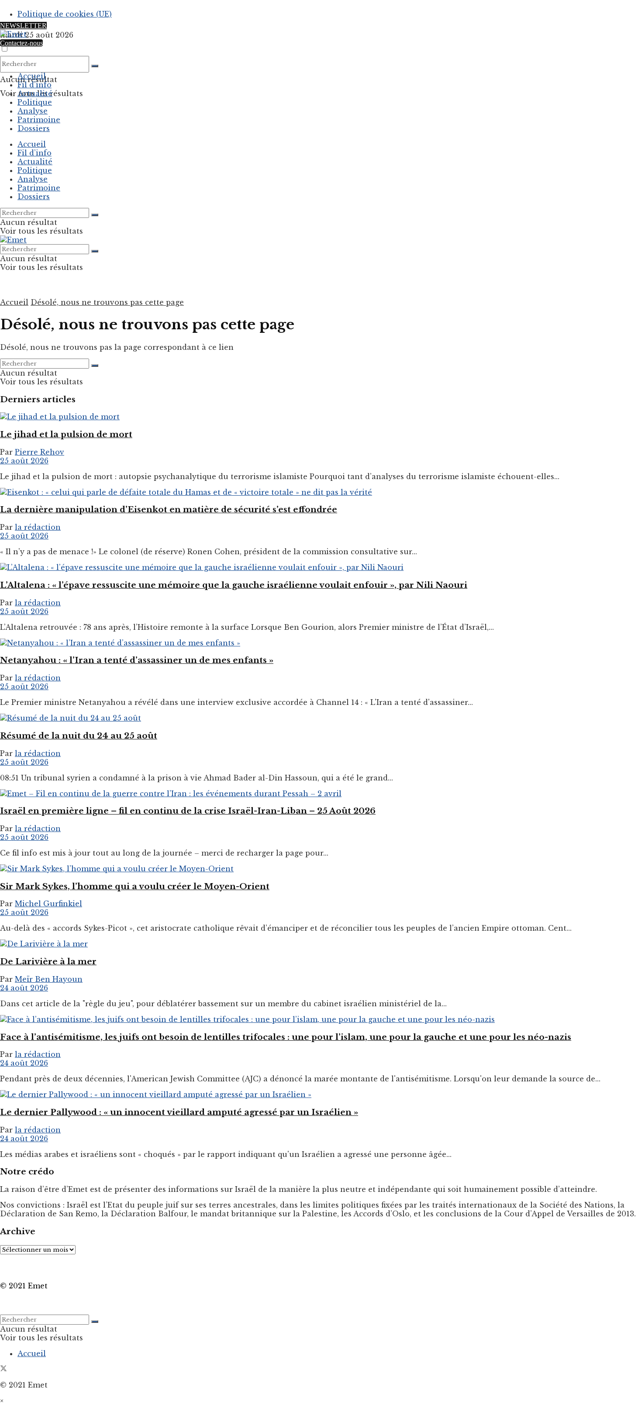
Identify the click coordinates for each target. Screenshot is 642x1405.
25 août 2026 (24, 460)
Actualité (34, 93)
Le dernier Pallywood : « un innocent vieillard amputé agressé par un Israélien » (179, 1112)
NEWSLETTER (23, 25)
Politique (34, 102)
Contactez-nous (21, 43)
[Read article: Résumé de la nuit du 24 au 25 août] (321, 718)
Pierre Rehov (39, 452)
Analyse (32, 111)
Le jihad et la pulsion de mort (66, 434)
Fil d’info (34, 84)
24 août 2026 (24, 988)
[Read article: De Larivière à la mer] (321, 943)
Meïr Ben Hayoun (49, 979)
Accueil (31, 76)
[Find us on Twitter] (3, 1369)
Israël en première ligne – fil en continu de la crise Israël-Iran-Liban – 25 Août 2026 (188, 811)
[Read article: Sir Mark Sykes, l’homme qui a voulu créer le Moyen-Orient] (321, 868)
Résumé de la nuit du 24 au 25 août (78, 736)
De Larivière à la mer (48, 961)
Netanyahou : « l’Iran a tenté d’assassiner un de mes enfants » (136, 660)
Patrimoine (38, 119)
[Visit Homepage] (13, 34)
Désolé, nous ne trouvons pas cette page (107, 302)
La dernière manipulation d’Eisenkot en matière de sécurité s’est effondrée (168, 509)
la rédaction (38, 527)
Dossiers (33, 128)
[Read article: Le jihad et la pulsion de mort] (321, 416)
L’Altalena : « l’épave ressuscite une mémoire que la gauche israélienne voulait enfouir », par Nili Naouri (233, 585)
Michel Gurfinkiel (48, 903)
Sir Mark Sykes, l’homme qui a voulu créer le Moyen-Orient (134, 886)
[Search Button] (94, 66)
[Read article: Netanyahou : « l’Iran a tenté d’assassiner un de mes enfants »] (321, 643)
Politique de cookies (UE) (64, 14)
